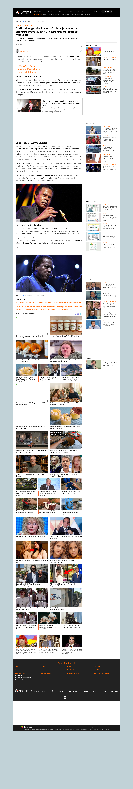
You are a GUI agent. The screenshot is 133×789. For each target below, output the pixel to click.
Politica (43, 666)
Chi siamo (26, 729)
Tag (105, 691)
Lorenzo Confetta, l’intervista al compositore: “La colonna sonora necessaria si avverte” (46, 309)
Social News (98, 670)
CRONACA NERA (107, 76)
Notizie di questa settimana (23, 677)
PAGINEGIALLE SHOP (55, 727)
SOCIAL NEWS (106, 126)
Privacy (38, 729)
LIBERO (34, 727)
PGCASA (64, 727)
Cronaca (17, 666)
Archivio (95, 691)
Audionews (106, 11)
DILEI (84, 727)
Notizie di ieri (19, 675)
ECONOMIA (68, 11)
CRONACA (50, 11)
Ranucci (60, 14)
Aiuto (60, 729)
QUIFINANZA (95, 727)
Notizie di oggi (20, 673)
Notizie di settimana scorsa (23, 680)
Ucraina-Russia (46, 673)
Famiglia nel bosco (76, 14)
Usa (17, 247)
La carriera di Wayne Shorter (29, 69)
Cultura (17, 670)
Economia (97, 666)
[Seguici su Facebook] (65, 698)
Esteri (69, 666)
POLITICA (59, 11)
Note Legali (32, 729)
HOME (17, 25)
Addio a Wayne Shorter (27, 66)
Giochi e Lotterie (73, 670)
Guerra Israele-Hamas (101, 673)
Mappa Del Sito (73, 691)
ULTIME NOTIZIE (39, 11)
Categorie (85, 691)
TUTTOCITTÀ (79, 727)
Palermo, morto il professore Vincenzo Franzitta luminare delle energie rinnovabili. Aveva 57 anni (49, 307)
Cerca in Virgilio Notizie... (41, 691)
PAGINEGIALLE (46, 727)
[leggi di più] (80, 50)
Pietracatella (47, 14)
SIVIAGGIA (88, 727)
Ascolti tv (66, 14)
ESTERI (77, 11)
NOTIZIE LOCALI (107, 145)
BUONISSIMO (102, 727)
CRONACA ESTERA (107, 67)
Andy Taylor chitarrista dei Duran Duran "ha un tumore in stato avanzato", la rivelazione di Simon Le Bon (49, 303)
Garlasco (54, 14)
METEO (104, 360)
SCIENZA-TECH (86, 11)
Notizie (24, 691)
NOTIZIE (25, 12)
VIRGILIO (39, 727)
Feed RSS (61, 691)
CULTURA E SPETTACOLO (26, 25)
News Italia (114, 691)
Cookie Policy (43, 729)
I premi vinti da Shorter (27, 72)
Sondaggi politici (86, 14)
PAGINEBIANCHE (71, 727)
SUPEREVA (108, 727)
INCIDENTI (105, 86)
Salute (43, 670)
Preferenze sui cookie (53, 729)
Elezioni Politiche (73, 673)
